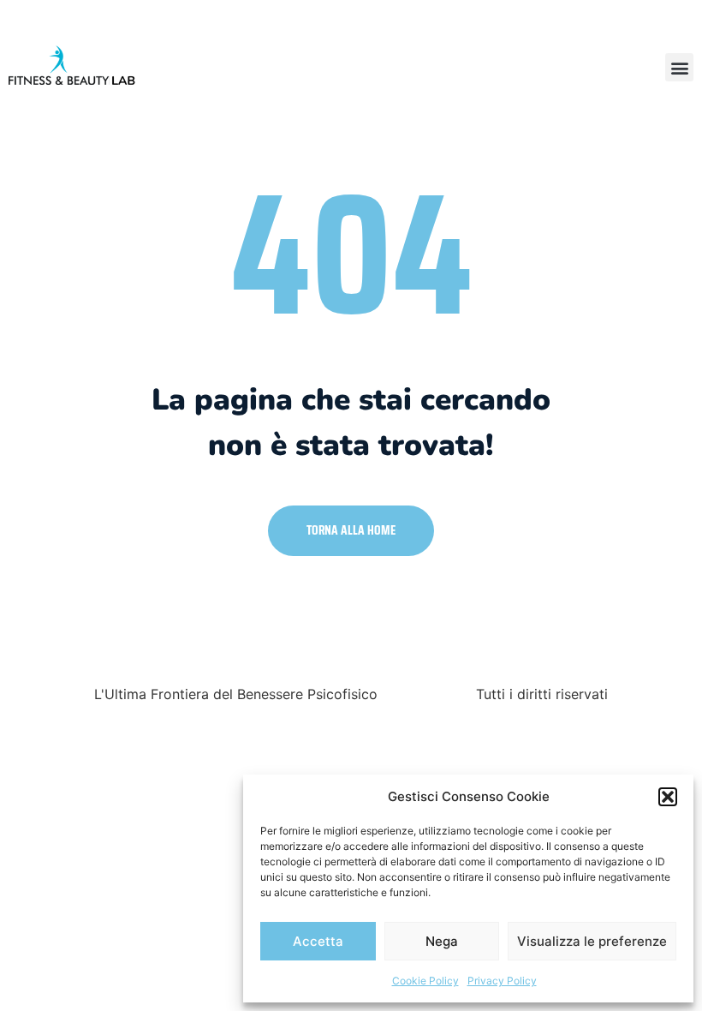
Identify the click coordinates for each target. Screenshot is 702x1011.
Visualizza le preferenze (592, 941)
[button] (667, 796)
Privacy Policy (502, 980)
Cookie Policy (425, 980)
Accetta (318, 941)
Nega (441, 941)
